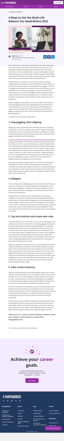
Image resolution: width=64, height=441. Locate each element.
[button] (45, 57)
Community (9, 6)
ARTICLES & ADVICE (16, 12)
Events (56, 6)
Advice (41, 6)
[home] (10, 3)
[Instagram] (7, 400)
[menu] (2, 1)
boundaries (42, 224)
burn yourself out (14, 113)
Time (10, 272)
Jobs (25, 6)
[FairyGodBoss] (12, 397)
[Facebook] (3, 400)
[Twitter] (12, 400)
